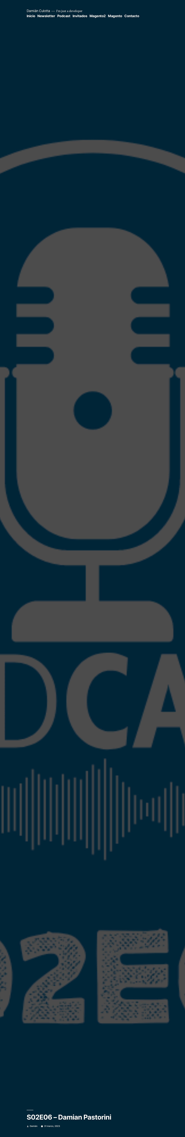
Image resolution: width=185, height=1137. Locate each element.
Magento (115, 16)
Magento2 (98, 16)
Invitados (80, 16)
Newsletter (46, 16)
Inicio (31, 16)
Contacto (131, 16)
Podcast (63, 16)
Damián (33, 1126)
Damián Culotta (38, 11)
